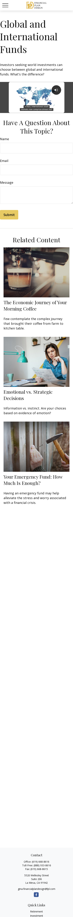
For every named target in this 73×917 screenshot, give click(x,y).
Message (6, 182)
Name (4, 139)
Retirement (36, 911)
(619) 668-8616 (40, 861)
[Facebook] (36, 894)
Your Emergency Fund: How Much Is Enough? (33, 479)
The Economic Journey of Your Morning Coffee (35, 305)
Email (4, 161)
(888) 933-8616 (42, 865)
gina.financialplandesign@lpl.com (36, 889)
